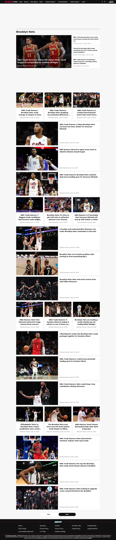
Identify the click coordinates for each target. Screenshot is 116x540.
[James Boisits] (53, 222)
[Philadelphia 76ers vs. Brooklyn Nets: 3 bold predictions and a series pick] (29, 420)
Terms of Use (59, 528)
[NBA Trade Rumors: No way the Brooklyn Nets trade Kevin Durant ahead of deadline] (58, 472)
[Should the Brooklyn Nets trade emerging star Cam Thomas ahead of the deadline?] (86, 52)
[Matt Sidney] (77, 66)
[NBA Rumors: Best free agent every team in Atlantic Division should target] (58, 158)
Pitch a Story (22, 528)
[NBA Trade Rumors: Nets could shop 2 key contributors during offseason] (58, 393)
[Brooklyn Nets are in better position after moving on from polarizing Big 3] (58, 263)
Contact (57, 525)
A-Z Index (43, 531)
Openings (43, 525)
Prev (48, 514)
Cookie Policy (76, 528)
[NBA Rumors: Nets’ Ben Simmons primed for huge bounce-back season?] (29, 316)
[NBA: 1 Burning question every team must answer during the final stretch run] (86, 40)
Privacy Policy (44, 528)
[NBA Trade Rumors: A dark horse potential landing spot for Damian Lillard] (58, 368)
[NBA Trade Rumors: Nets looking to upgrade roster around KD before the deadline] (58, 498)
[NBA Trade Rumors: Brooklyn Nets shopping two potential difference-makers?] (58, 106)
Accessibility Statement (25, 531)
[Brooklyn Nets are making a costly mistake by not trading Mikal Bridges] (86, 316)
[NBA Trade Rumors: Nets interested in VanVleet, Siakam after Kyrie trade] (58, 447)
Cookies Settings (60, 531)
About (20, 525)
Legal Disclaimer (92, 528)
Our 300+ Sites (76, 525)
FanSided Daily (91, 525)
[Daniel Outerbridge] (79, 55)
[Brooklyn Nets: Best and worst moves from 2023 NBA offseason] (58, 288)
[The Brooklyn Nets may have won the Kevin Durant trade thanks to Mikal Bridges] (58, 420)
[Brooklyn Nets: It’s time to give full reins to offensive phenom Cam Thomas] (58, 211)
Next (67, 514)
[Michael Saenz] (22, 66)
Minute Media (12, 535)
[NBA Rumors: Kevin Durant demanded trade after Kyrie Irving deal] (86, 420)
